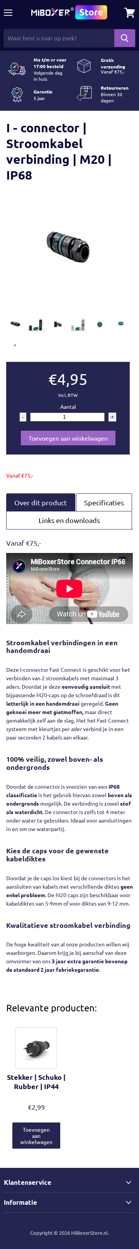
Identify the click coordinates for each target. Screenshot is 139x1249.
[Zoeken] (124, 38)
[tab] (40, 502)
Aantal (68, 406)
